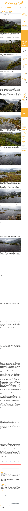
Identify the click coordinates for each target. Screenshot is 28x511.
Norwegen (24, 136)
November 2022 (24, 82)
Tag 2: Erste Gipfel (25, 55)
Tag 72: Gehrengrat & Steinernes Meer (25, 52)
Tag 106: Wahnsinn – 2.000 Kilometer (7, 14)
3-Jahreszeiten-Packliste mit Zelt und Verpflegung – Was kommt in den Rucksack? (25, 60)
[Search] (27, 11)
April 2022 (24, 90)
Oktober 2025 (24, 73)
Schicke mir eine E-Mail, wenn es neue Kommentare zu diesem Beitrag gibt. (10, 505)
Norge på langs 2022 (3, 10)
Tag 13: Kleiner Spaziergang (24, 68)
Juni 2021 (24, 94)
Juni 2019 (24, 102)
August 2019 (24, 100)
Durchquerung (24, 129)
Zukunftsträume (15, 8)
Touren (5, 8)
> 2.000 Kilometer (24, 121)
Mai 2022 (24, 89)
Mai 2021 (24, 95)
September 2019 (24, 99)
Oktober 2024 (23, 78)
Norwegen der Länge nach (24, 138)
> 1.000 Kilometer (24, 119)
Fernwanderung (24, 130)
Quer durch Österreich (24, 143)
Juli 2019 (24, 101)
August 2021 (24, 92)
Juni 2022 (24, 88)
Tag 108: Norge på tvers (15, 14)
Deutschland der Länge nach (24, 128)
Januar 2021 (24, 96)
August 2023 (24, 79)
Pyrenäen (23, 141)
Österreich (24, 150)
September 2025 (23, 75)
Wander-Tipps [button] (21, 7)
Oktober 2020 (24, 97)
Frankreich (23, 132)
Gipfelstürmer (24, 133)
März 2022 (24, 91)
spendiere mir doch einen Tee (24, 25)
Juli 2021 (24, 93)
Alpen (23, 123)
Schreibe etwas (8, 470)
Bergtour (23, 124)
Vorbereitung (24, 147)
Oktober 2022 (23, 84)
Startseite (2, 8)
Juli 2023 (24, 80)
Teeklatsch (23, 146)
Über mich (25, 8)
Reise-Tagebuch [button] (9, 7)
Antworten (3, 481)
